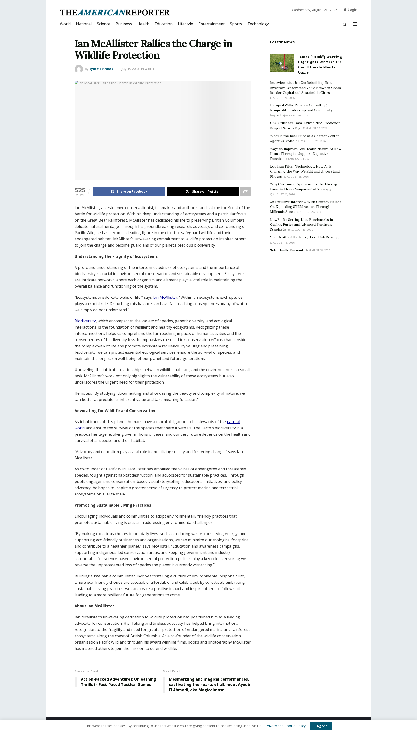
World (65, 24)
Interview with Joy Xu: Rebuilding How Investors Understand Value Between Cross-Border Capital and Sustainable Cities (306, 88)
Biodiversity (85, 321)
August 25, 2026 (316, 128)
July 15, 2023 (130, 69)
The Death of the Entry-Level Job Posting (304, 237)
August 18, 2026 (301, 229)
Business (124, 24)
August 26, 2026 (283, 98)
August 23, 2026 (297, 176)
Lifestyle (185, 24)
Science (103, 24)
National (84, 24)
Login (352, 9)
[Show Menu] (355, 24)
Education (164, 24)
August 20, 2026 (310, 212)
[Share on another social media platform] (245, 191)
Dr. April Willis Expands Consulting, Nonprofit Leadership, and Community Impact (301, 110)
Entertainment (211, 24)
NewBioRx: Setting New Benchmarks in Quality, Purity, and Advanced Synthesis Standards (301, 224)
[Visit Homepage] (115, 12)
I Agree (320, 726)
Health (143, 24)
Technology (258, 24)
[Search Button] (344, 24)
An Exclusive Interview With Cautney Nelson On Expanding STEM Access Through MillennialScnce (305, 207)
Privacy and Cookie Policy (286, 726)
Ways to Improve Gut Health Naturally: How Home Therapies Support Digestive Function (305, 154)
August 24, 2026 (300, 159)
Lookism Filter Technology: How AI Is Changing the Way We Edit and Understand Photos (305, 171)
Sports (236, 24)
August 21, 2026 (283, 194)
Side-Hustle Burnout (286, 250)
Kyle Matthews (101, 69)
